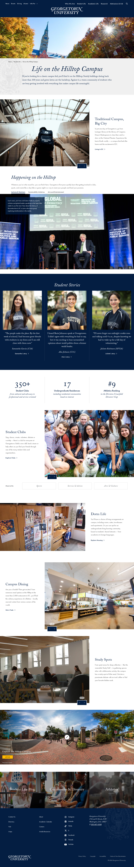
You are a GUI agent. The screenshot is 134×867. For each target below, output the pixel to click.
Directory (11, 822)
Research (104, 4)
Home (10, 62)
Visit (9, 827)
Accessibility (103, 856)
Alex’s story (66, 357)
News (7, 4)
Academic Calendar (45, 822)
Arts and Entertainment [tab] (56, 192)
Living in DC (99, 149)
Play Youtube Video (42, 527)
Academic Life (93, 4)
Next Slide (84, 166)
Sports (39, 486)
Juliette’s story (110, 354)
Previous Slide (79, 166)
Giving (19, 4)
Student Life (81, 4)
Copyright (92, 856)
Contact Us (11, 817)
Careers (41, 827)
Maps (10, 831)
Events (13, 4)
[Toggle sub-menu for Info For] (37, 4)
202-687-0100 (96, 824)
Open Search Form (126, 3)
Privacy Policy (82, 856)
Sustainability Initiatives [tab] (36, 192)
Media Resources (44, 831)
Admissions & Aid (116, 4)
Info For (32, 4)
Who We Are (70, 4)
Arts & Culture (111, 486)
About (41, 817)
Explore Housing (97, 540)
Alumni (26, 4)
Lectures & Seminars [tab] (18, 192)
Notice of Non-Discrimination (118, 856)
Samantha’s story (21, 354)
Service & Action (75, 486)
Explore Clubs (10, 458)
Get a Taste (9, 610)
